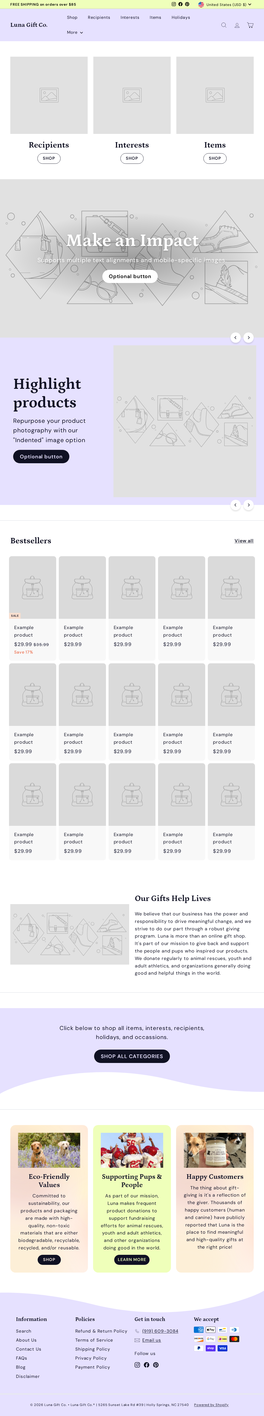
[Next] (248, 337)
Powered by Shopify (211, 1405)
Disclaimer (28, 1376)
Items (156, 17)
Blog (21, 1367)
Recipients (99, 17)
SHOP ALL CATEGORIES (132, 1056)
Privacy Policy (91, 1358)
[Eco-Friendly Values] (49, 1150)
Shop (72, 17)
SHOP (49, 158)
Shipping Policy (92, 1349)
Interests (130, 17)
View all (244, 541)
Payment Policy (92, 1367)
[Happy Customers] (215, 1150)
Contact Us (29, 1349)
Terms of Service (94, 1340)
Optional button (130, 276)
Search (23, 1331)
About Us (26, 1340)
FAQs (21, 1358)
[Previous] (235, 337)
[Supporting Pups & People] (132, 1150)
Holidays (181, 17)
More (73, 32)
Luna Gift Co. (28, 24)
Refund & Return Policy (101, 1331)
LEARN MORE (132, 1259)
